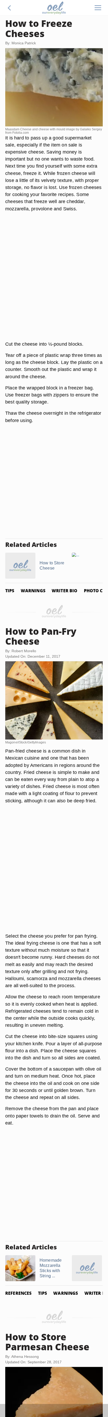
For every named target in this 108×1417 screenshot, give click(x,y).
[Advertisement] (54, 282)
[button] (9, 8)
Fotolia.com (20, 133)
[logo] (54, 7)
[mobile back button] (9, 8)
